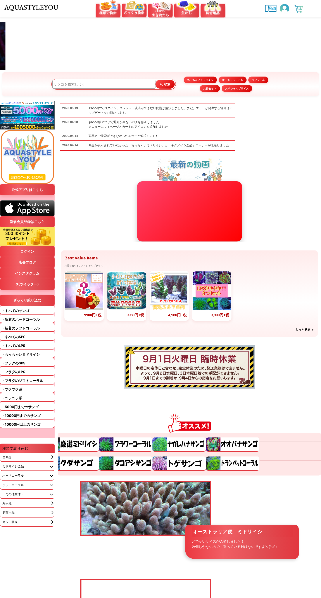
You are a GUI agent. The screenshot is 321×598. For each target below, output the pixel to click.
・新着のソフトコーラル (20, 339)
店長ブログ (27, 274)
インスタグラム (27, 285)
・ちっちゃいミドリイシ (20, 366)
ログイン (27, 263)
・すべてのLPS (13, 357)
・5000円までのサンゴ (20, 418)
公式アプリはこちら (27, 189)
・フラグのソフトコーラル (22, 392)
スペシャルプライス (237, 88)
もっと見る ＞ (304, 329)
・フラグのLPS (13, 383)
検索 (167, 84)
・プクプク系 (11, 401)
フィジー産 (258, 80)
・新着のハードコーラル (20, 331)
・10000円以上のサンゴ (21, 436)
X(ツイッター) (27, 296)
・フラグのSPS (13, 374)
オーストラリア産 (232, 80)
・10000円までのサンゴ (21, 427)
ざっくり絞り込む (27, 311)
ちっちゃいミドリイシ (200, 80)
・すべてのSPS (13, 348)
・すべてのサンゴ (15, 322)
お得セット (209, 88)
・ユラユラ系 (11, 409)
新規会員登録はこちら (27, 233)
